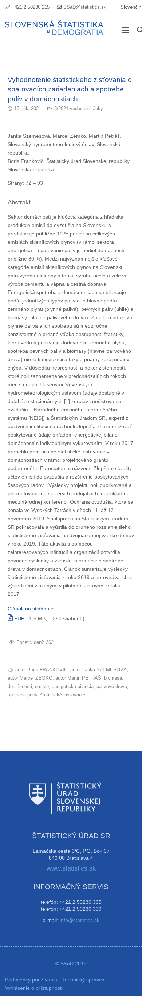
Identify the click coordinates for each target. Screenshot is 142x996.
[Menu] (125, 30)
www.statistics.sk (71, 868)
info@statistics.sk (79, 920)
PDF (18, 618)
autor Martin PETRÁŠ (78, 678)
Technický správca (83, 980)
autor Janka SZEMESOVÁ (98, 669)
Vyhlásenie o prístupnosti (34, 988)
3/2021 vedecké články (78, 108)
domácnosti (20, 686)
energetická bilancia (73, 686)
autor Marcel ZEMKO (30, 678)
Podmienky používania (31, 980)
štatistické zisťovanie (62, 695)
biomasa (113, 678)
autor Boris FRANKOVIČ (41, 669)
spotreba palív (22, 695)
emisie (42, 686)
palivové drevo (111, 686)
